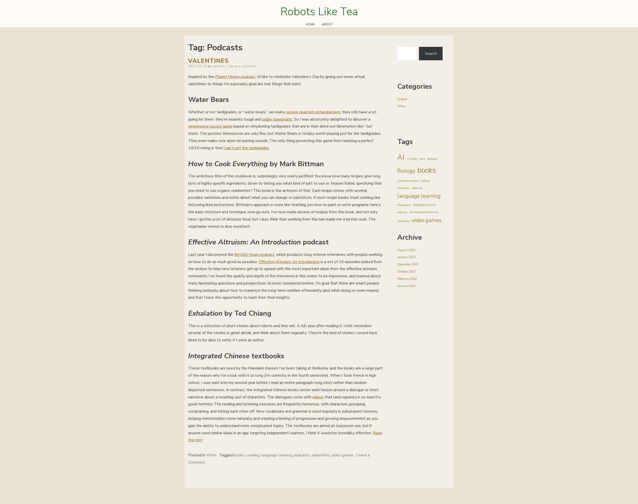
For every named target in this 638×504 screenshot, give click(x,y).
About (327, 24)
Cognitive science (407, 181)
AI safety (412, 159)
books (239, 455)
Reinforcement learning (424, 212)
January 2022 (406, 286)
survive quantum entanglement (313, 112)
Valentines (208, 61)
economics (403, 188)
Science (402, 99)
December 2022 (407, 264)
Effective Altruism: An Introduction (289, 262)
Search (431, 53)
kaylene (219, 66)
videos (318, 397)
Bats (422, 159)
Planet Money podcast (235, 76)
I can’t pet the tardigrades (246, 148)
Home (310, 24)
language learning (276, 455)
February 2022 (407, 279)
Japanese (417, 188)
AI (400, 157)
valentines (321, 455)
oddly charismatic (277, 119)
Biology (406, 171)
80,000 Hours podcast (254, 254)
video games (342, 455)
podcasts (302, 455)
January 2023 (406, 257)
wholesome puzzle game (210, 126)
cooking (252, 455)
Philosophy (403, 205)
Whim (211, 455)
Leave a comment (242, 66)
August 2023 (406, 250)
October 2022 (406, 272)
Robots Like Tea (319, 11)
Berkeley (432, 159)
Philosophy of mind (424, 205)
